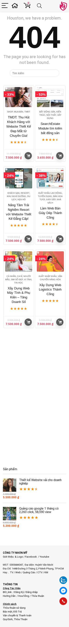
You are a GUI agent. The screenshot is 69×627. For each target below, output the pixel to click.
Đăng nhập (32, 592)
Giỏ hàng (28, 155)
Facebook (31, 556)
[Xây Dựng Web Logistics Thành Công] (50, 261)
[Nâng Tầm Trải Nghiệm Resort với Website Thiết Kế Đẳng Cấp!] (18, 178)
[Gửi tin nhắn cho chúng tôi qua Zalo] (63, 578)
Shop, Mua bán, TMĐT (18, 112)
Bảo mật (7, 611)
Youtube (44, 556)
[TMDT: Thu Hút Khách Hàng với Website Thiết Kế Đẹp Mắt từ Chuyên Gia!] (18, 97)
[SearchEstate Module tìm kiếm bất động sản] (50, 97)
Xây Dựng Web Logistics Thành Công (50, 289)
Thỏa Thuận (20, 619)
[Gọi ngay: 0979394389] (63, 601)
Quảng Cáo (29, 572)
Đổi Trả (17, 611)
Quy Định (8, 619)
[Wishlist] (16, 6)
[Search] (40, 6)
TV (11, 572)
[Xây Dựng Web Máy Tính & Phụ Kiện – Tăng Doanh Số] (18, 261)
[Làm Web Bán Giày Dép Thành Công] (50, 178)
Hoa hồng (23, 595)
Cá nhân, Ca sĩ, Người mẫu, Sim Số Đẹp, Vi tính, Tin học (18, 279)
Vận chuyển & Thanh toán (17, 615)
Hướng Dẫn (9, 595)
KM (46, 572)
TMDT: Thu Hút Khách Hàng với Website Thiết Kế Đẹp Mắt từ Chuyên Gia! (18, 126)
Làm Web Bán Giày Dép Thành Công (50, 213)
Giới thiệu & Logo (13, 556)
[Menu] (5, 6)
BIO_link (7, 592)
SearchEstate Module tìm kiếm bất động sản (50, 128)
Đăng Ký (19, 592)
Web (18, 572)
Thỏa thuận (37, 595)
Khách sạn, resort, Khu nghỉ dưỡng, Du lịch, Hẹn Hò (18, 196)
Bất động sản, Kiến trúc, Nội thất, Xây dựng (50, 115)
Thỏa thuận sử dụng (14, 607)
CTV (39, 572)
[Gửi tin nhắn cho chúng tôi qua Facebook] (63, 590)
